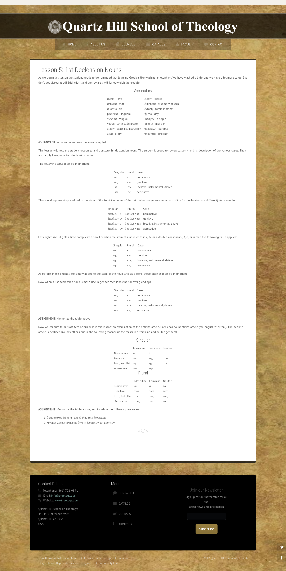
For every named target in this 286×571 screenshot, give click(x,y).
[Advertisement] (114, 445)
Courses (129, 44)
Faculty (187, 44)
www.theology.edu (66, 500)
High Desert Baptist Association (59, 563)
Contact (217, 44)
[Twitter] (281, 547)
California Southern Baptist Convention (105, 558)
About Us (97, 44)
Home (72, 44)
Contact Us (127, 493)
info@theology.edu (63, 495)
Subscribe (206, 528)
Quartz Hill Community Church (102, 563)
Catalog (159, 44)
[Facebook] (281, 557)
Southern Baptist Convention (58, 558)
